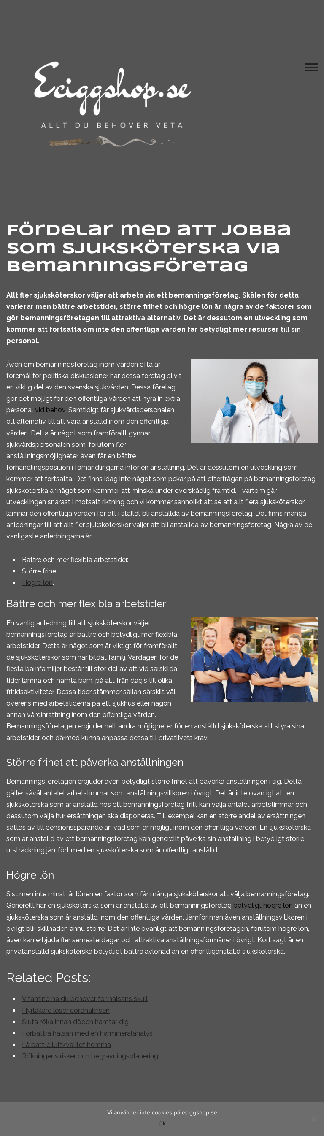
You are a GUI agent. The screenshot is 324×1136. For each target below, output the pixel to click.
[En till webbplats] (112, 101)
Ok (162, 1123)
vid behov (50, 410)
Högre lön (37, 583)
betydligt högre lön (263, 905)
